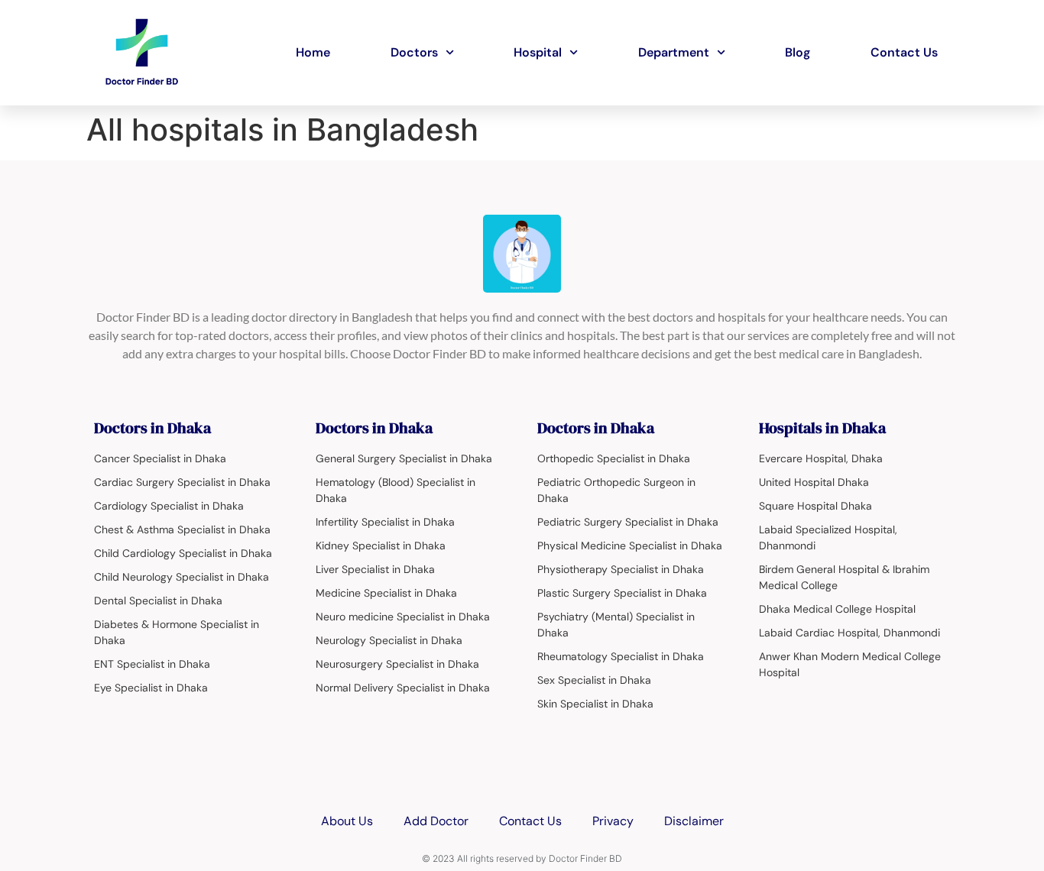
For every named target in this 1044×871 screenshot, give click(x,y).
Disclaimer (694, 821)
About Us (347, 821)
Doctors (414, 52)
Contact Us (904, 52)
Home (313, 52)
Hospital (538, 52)
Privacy (613, 821)
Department (673, 52)
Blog (797, 52)
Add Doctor (436, 821)
